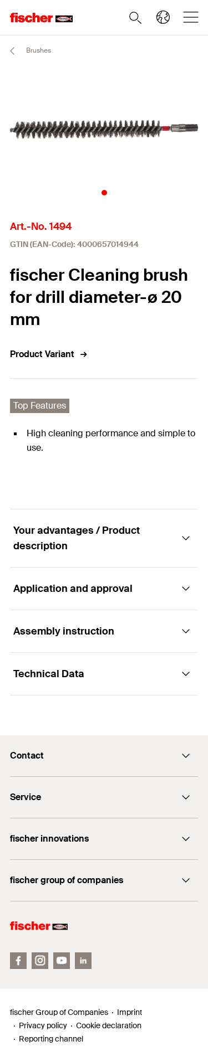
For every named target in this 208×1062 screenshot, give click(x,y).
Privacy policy (43, 1025)
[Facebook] (18, 960)
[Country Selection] (163, 17)
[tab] (104, 192)
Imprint (129, 1012)
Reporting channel (51, 1039)
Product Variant (42, 354)
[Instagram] (40, 960)
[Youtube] (61, 960)
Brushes (37, 50)
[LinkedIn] (83, 960)
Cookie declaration (108, 1025)
